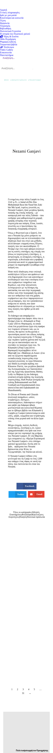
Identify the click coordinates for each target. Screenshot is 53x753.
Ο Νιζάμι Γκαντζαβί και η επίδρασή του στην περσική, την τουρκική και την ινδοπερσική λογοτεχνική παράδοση (26, 582)
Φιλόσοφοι (27, 514)
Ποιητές (23, 517)
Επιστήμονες (16, 514)
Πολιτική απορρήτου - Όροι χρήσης (32, 750)
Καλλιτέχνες (38, 514)
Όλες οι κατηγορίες (22, 512)
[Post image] (26, 553)
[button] (26, 486)
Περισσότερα (20, 589)
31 (23, 693)
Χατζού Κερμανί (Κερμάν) (22, 669)
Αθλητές (36, 512)
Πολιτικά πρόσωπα (36, 517)
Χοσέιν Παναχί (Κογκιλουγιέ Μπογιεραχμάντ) (22, 625)
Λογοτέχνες (13, 517)
